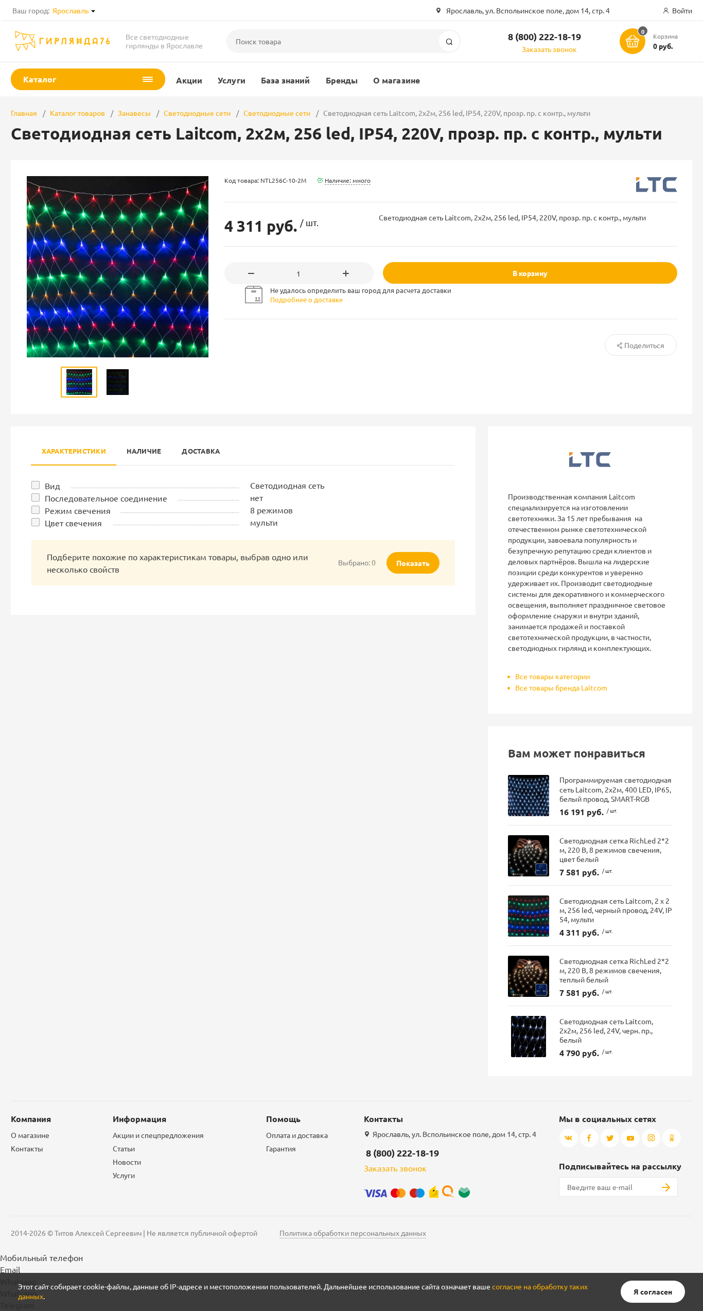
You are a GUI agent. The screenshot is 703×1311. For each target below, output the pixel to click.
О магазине (396, 80)
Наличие (144, 450)
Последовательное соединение (106, 498)
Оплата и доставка (297, 1135)
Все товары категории (552, 676)
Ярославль (70, 10)
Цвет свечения (73, 523)
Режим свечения (78, 510)
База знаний (285, 80)
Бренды (342, 80)
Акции (189, 80)
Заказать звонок (549, 49)
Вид (52, 485)
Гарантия (281, 1148)
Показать (413, 562)
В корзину (530, 273)
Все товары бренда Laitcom (561, 687)
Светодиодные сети (197, 112)
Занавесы (134, 112)
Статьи (124, 1148)
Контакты (27, 1148)
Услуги (231, 80)
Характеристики (74, 450)
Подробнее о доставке (306, 299)
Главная (24, 112)
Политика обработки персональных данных (352, 1232)
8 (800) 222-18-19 (544, 36)
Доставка (201, 450)
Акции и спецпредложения (158, 1135)
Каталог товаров (77, 112)
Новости (127, 1161)
